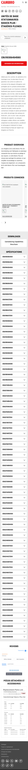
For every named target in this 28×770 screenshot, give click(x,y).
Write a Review (12, 29)
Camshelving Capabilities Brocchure (14, 243)
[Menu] (26, 2)
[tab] (8, 659)
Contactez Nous (5, 756)
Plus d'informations (7, 216)
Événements (4, 754)
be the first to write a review (14, 674)
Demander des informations (14, 64)
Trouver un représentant (7, 747)
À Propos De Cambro (6, 752)
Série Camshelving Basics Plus (13, 6)
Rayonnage (3, 6)
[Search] (23, 2)
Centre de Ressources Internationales (10, 749)
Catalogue (3, 744)
